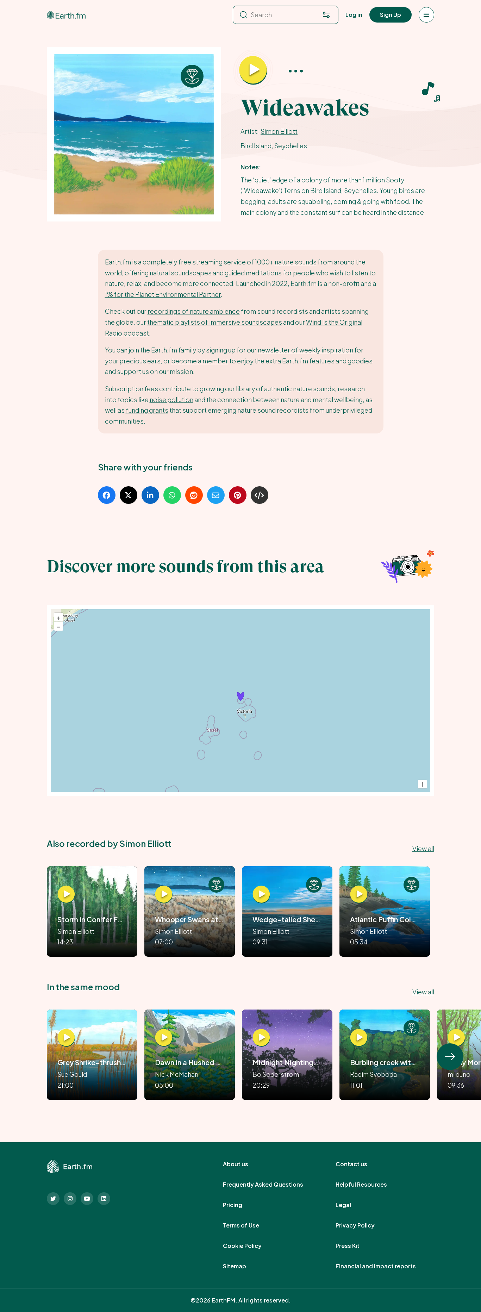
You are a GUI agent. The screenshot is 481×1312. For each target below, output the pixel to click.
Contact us (359, 1164)
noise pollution (171, 399)
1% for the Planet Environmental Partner (163, 294)
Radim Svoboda (373, 1074)
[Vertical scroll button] (450, 1056)
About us (243, 1164)
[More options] (296, 70)
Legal (351, 1205)
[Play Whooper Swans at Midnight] (164, 895)
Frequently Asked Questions (271, 1184)
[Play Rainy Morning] (456, 1038)
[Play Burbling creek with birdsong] (359, 1038)
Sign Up (390, 14)
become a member (199, 361)
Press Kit (355, 1246)
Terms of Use (249, 1225)
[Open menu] (426, 15)
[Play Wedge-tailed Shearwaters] (261, 895)
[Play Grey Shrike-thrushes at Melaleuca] (66, 1038)
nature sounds (296, 262)
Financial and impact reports (383, 1266)
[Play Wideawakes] (253, 70)
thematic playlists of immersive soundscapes (214, 322)
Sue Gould (72, 1074)
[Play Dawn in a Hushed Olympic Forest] (164, 1038)
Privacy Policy (363, 1225)
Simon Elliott (279, 131)
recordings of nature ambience (194, 311)
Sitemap (242, 1266)
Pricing (240, 1205)
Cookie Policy (250, 1246)
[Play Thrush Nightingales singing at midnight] (261, 1038)
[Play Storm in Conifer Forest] (66, 895)
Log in (353, 14)
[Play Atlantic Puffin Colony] (359, 895)
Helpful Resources (369, 1184)
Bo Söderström (275, 1074)
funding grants (147, 410)
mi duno (459, 1074)
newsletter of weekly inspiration (305, 350)
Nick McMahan (176, 1074)
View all (423, 848)
